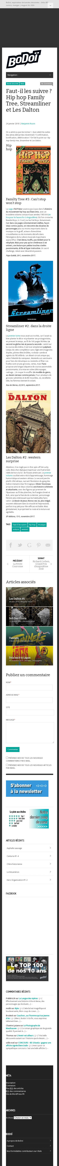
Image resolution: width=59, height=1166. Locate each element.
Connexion (10, 1086)
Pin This (38, 545)
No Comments (46, 84)
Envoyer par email (48, 545)
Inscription (10, 1083)
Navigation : (50, 5)
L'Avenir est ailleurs (25, 1036)
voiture (16, 529)
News (22, 84)
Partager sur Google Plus (29, 545)
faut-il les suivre (19, 525)
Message (10, 720)
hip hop (32, 525)
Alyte (17, 1008)
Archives (9, 1118)
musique (41, 525)
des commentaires (16, 1091)
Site (8, 707)
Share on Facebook (10, 545)
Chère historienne (14, 864)
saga (10, 209)
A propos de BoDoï (15, 1141)
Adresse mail (12, 695)
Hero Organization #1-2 (17, 880)
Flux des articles (14, 1088)
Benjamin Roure (28, 124)
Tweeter (20, 545)
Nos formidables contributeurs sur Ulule (24, 1151)
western (25, 529)
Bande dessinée (12, 84)
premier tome (14, 336)
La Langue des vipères (28, 998)
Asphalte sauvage (14, 848)
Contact (10, 1146)
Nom (8, 682)
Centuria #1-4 (13, 856)
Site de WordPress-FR (15, 1094)
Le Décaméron (13, 872)
